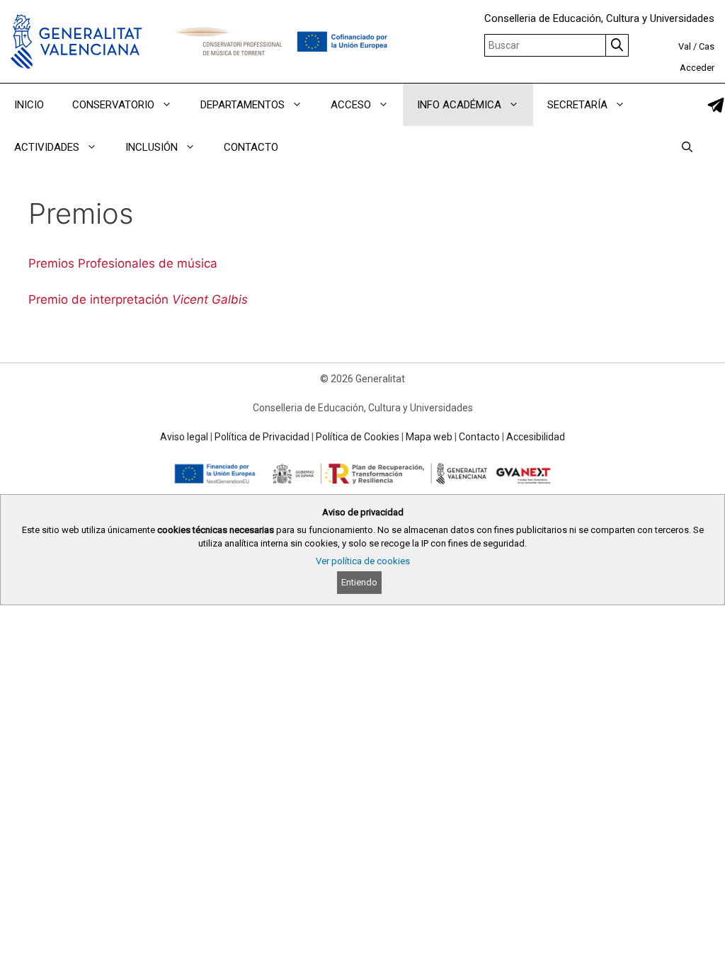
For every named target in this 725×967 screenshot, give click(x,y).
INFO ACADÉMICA (459, 104)
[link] (716, 105)
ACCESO (351, 104)
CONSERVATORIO (113, 104)
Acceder (697, 67)
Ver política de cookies (363, 561)
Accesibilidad (535, 436)
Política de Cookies (357, 436)
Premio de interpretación (138, 299)
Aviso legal (184, 436)
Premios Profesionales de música (122, 263)
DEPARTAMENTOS (242, 104)
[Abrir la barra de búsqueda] (687, 147)
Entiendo (359, 582)
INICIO (29, 104)
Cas (706, 46)
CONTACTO (251, 147)
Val (684, 46)
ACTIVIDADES (46, 147)
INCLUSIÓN (151, 147)
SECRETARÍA (577, 104)
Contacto (479, 436)
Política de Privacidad (262, 436)
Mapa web (429, 436)
